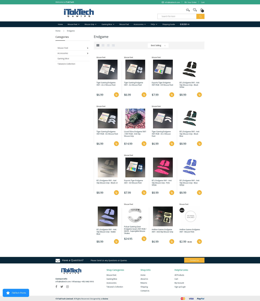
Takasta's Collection (115, 287)
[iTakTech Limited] (79, 13)
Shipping (144, 287)
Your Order (192, 2)
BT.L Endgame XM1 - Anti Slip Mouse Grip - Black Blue (189, 133)
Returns (144, 283)
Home (58, 31)
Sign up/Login (180, 287)
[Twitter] (61, 286)
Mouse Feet (111, 275)
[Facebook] (56, 286)
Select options (144, 143)
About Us (144, 279)
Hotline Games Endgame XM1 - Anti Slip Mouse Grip (162, 230)
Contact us (194, 260)
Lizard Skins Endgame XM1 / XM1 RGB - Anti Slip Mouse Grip (135, 133)
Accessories (111, 283)
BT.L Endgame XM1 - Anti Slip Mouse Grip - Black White (189, 84)
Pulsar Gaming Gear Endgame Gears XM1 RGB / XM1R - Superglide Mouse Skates (135, 229)
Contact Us (145, 290)
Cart (202, 2)
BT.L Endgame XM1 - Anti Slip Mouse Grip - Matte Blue (106, 231)
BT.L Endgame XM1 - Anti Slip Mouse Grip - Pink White (162, 182)
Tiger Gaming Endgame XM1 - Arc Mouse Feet (133, 83)
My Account (179, 283)
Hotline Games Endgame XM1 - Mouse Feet (190, 230)
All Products (179, 275)
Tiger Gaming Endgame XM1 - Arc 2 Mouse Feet (106, 83)
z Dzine (104, 298)
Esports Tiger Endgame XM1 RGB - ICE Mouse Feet (162, 83)
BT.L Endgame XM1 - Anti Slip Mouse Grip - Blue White (189, 182)
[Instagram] (67, 286)
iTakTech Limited (65, 298)
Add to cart (116, 94)
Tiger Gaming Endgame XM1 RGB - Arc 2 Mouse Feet (161, 133)
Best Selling (156, 45)
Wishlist (143, 248)
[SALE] (191, 216)
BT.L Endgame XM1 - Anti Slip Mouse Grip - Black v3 (107, 181)
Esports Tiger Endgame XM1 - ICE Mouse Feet (133, 181)
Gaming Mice (112, 279)
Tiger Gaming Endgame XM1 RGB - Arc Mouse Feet (107, 132)
